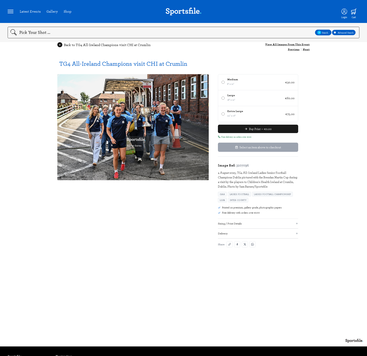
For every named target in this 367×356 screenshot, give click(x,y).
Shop (67, 11)
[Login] (344, 11)
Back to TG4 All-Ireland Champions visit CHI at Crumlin (107, 44)
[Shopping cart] (354, 11)
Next (306, 49)
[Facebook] (237, 244)
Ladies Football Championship (272, 194)
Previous (294, 49)
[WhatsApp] (252, 244)
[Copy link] (230, 244)
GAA (222, 194)
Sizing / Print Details (230, 223)
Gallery (52, 11)
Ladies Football (239, 194)
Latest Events (30, 11)
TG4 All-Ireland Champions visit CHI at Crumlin (123, 63)
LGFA (222, 200)
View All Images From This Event (287, 44)
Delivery (223, 233)
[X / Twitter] (245, 244)
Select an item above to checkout (260, 147)
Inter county (238, 200)
